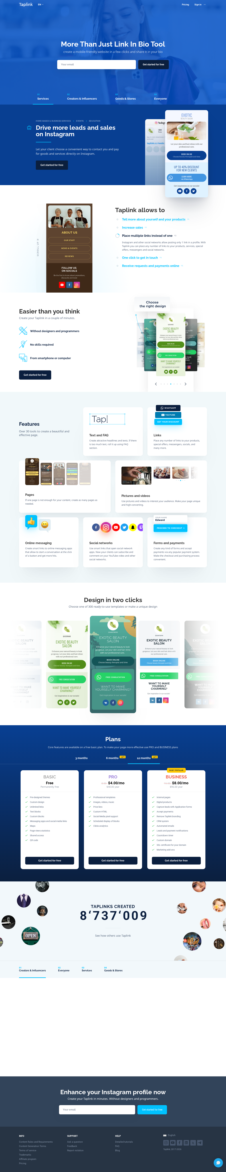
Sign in (197, 4)
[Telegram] (200, 1142)
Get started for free (153, 64)
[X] (193, 1142)
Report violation (75, 1150)
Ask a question (75, 1141)
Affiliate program (27, 1159)
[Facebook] (180, 1142)
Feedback (72, 1146)
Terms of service (27, 1150)
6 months (115, 758)
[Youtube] (166, 1142)
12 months (147, 758)
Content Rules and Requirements (36, 1141)
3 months (81, 758)
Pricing (185, 4)
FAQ (117, 1146)
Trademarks (25, 1154)
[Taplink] (26, 4)
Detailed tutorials (124, 1141)
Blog (117, 1150)
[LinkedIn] (187, 1142)
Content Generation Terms (32, 1146)
